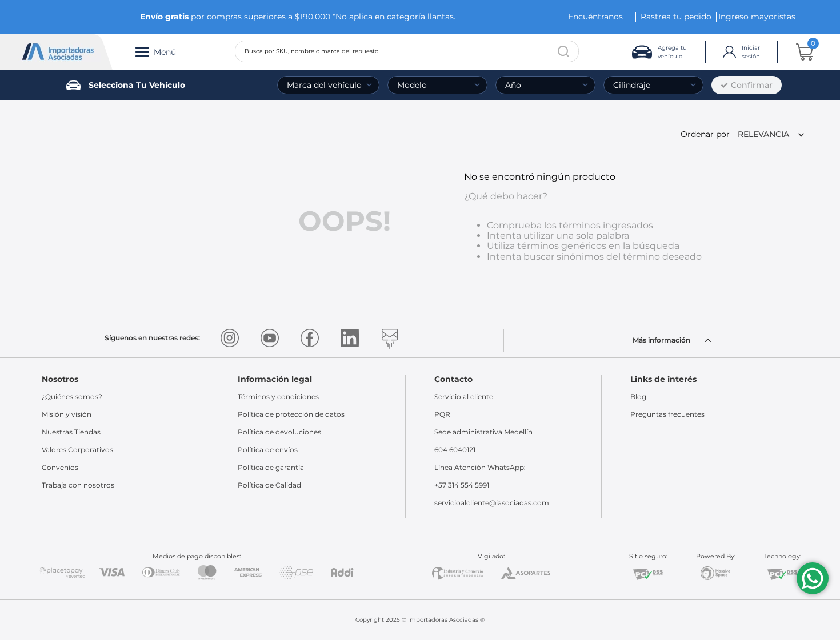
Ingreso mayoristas (756, 16)
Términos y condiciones (278, 396)
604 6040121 (454, 449)
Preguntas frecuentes (667, 414)
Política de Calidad (269, 485)
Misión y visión (66, 414)
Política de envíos (268, 449)
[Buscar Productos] (563, 51)
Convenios (60, 467)
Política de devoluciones (279, 432)
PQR (442, 414)
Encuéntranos (595, 16)
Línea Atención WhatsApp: (480, 467)
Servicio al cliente (463, 396)
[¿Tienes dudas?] (813, 578)
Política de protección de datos (291, 414)
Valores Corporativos (77, 449)
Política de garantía (271, 467)
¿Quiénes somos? (72, 396)
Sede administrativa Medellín (483, 432)
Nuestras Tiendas (71, 432)
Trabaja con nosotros (78, 485)
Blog (638, 396)
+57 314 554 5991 (461, 485)
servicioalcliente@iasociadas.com (491, 502)
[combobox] (407, 51)
